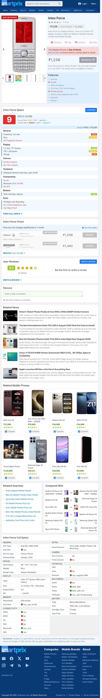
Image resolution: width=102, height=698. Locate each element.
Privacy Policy (74, 695)
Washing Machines (52, 682)
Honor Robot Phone (12, 466)
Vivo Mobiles (67, 663)
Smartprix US (7, 675)
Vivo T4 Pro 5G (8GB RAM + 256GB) (36, 420)
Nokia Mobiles (67, 688)
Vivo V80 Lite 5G (59, 466)
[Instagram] (4, 665)
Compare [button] (91, 110)
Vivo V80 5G (82, 466)
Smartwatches (50, 666)
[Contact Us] (4, 658)
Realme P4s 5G (58, 420)
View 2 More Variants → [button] (13, 239)
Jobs (84, 663)
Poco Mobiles (67, 682)
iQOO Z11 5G (82, 420)
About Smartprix (89, 654)
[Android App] (27, 665)
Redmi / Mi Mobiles (70, 657)
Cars (46, 660)
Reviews (14, 10)
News (5, 10)
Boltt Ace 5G (9, 420)
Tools (84, 672)
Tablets (41, 10)
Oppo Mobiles (67, 672)
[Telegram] (11, 665)
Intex (80, 26)
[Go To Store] (9, 235)
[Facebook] (11, 658)
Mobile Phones (50, 654)
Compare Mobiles (89, 679)
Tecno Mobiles (68, 685)
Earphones (48, 663)
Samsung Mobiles (69, 654)
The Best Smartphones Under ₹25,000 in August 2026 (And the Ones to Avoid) (57, 325)
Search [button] (86, 59)
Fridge (46, 679)
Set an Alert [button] (54, 52)
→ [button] (14, 253)
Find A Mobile (88, 676)
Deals (46, 688)
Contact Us (87, 666)
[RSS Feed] (19, 665)
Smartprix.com (23, 695)
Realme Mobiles (68, 660)
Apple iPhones (68, 676)
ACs (45, 676)
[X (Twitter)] (19, 658)
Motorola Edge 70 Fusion (35, 466)
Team (84, 657)
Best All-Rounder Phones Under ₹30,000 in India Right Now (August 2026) (55, 339)
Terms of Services (91, 695)
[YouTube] (27, 658)
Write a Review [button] (88, 262)
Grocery (47, 685)
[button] (50, 214)
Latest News (87, 682)
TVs (57, 10)
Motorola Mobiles (69, 666)
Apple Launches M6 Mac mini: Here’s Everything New (44, 369)
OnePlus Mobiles (69, 669)
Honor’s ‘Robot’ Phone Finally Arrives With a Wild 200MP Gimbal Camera (54, 311)
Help (84, 669)
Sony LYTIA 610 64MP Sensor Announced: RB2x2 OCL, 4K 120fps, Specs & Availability (55, 354)
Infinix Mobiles (68, 679)
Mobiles (32, 10)
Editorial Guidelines (90, 660)
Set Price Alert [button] (91, 227)
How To (23, 10)
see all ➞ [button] (43, 120)
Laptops (50, 10)
